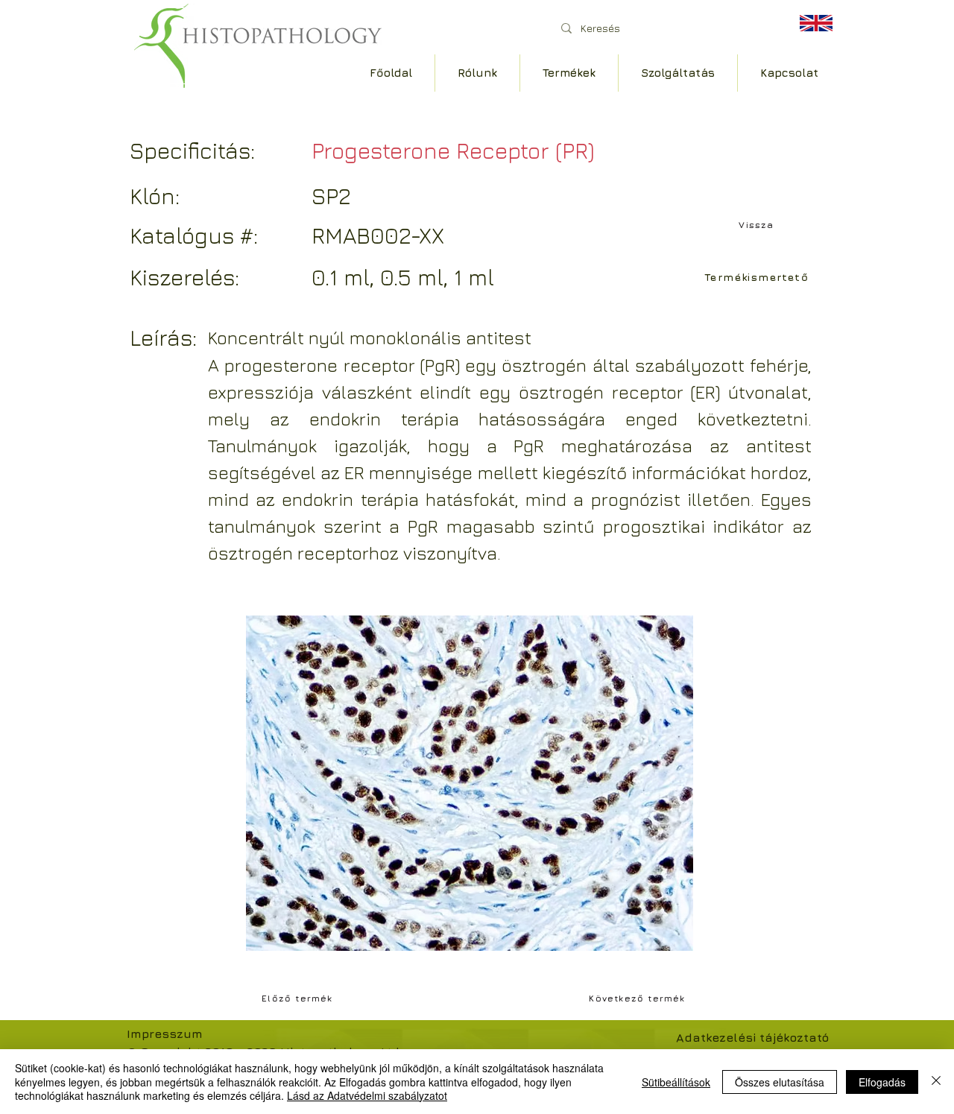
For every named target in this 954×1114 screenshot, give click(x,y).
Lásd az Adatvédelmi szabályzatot (367, 1095)
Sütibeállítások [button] (676, 1082)
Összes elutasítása (779, 1082)
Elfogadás (882, 1082)
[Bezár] (936, 1081)
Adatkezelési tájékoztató (752, 1037)
